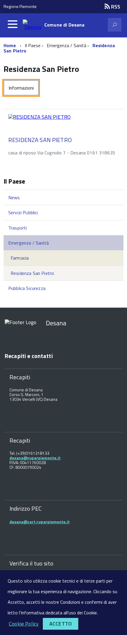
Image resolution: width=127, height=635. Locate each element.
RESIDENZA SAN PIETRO (40, 139)
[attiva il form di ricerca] (114, 25)
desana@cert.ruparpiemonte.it (39, 522)
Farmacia (20, 257)
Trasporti (17, 227)
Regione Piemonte (20, 6)
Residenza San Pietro (32, 273)
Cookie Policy (24, 624)
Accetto (60, 624)
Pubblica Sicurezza (26, 288)
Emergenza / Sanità (28, 242)
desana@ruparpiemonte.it (35, 458)
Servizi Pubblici (23, 212)
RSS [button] (115, 7)
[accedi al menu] (12, 24)
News (14, 197)
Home (10, 45)
